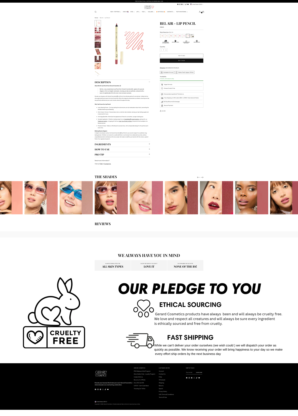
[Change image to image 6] (98, 59)
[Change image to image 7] (98, 66)
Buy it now (181, 60)
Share (164, 111)
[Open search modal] (95, 11)
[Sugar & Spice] (162, 36)
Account (161, 371)
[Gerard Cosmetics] (149, 7)
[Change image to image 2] (98, 30)
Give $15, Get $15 (139, 383)
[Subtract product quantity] (161, 50)
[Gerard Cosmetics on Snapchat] (184, 4)
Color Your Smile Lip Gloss (125, 121)
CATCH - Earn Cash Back (141, 385)
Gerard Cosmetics (108, 404)
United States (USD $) (197, 4)
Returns (161, 385)
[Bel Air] (188, 36)
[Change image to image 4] (98, 45)
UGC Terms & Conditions (166, 394)
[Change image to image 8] (98, 73)
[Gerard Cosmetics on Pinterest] (182, 4)
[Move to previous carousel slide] (198, 177)
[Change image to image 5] (98, 52)
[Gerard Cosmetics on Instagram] (180, 4)
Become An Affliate (139, 380)
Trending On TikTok (139, 388)
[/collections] (149, 318)
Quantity (162, 47)
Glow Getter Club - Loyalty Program (144, 374)
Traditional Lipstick (102, 121)
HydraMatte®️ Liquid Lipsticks (131, 119)
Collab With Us (138, 377)
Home (96, 17)
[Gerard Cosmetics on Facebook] (178, 4)
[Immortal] (179, 36)
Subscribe (199, 372)
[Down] (98, 75)
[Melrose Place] (175, 36)
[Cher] (183, 36)
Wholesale (162, 380)
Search (161, 388)
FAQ (101, 164)
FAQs (160, 377)
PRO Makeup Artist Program (142, 371)
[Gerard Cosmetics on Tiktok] (186, 4)
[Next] (167, 1)
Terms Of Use (163, 397)
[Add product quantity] (166, 50)
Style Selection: (166, 32)
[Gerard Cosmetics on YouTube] (188, 4)
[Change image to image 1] (98, 23)
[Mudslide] (170, 36)
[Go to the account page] (199, 11)
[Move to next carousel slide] (202, 177)
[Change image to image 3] (98, 37)
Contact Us (107, 164)
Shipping (162, 68)
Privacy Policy (163, 391)
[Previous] (131, 1)
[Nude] (166, 36)
